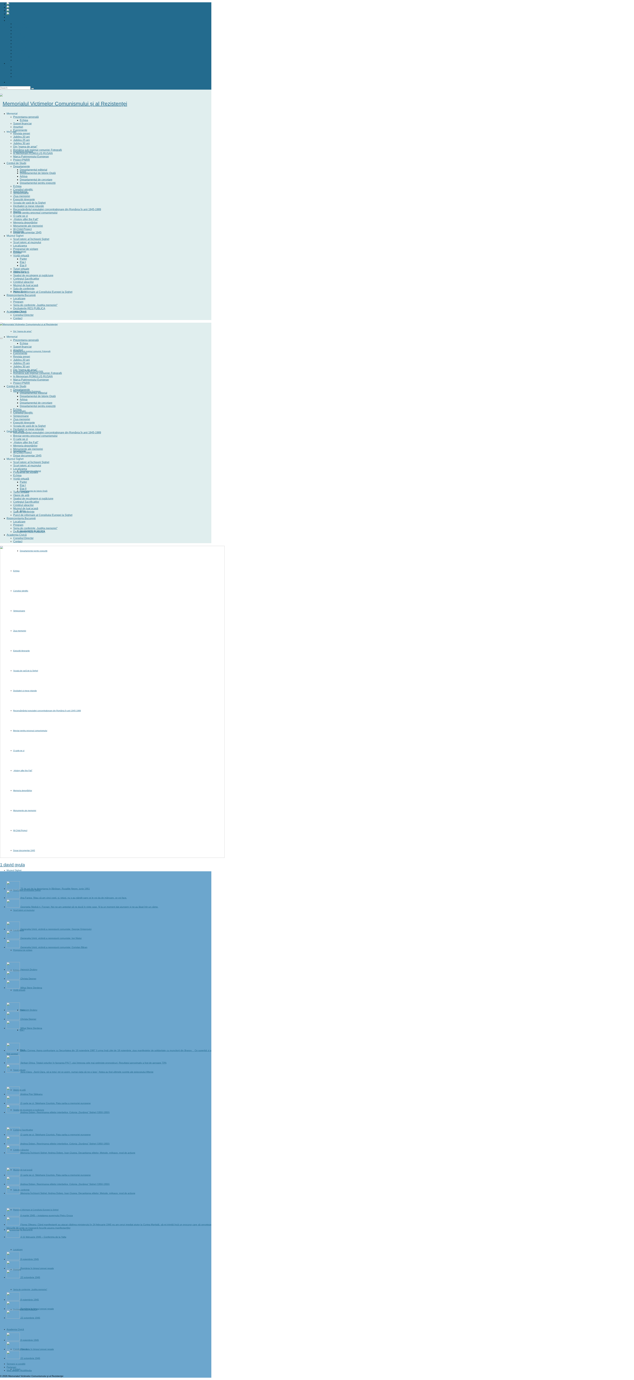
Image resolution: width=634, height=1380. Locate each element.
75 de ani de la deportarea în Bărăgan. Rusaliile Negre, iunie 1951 (55, 888)
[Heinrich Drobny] (13, 969)
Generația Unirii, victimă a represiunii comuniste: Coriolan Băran (53, 947)
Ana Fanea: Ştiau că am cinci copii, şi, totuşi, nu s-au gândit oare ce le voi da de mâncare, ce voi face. (73, 897)
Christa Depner (28, 978)
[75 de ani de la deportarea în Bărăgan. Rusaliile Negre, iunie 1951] (13, 888)
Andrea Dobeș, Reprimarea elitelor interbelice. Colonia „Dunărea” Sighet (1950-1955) (65, 1112)
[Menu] (1, 338)
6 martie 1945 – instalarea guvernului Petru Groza (46, 1215)
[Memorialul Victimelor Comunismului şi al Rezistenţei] (105, 104)
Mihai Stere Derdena (31, 987)
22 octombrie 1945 (30, 1277)
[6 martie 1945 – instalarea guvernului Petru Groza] (13, 1215)
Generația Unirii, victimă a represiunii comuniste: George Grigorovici (55, 929)
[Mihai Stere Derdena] (13, 987)
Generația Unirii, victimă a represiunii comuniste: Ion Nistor (51, 938)
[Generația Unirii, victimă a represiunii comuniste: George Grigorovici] (13, 929)
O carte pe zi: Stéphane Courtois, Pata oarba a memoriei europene (55, 1103)
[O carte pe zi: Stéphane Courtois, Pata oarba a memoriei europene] (13, 1103)
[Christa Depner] (13, 978)
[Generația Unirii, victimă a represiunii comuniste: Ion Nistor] (13, 938)
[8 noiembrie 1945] (13, 1259)
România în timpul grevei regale (37, 1268)
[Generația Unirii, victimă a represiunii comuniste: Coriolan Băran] (13, 947)
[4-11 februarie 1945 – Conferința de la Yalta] (13, 1237)
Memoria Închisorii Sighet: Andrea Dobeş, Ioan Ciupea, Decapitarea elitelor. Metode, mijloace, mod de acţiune (77, 1152)
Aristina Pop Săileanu (31, 1094)
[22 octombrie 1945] (13, 1277)
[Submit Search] (32, 88)
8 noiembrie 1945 (29, 1259)
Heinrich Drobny (28, 969)
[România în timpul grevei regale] (13, 1268)
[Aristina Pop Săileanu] (13, 1094)
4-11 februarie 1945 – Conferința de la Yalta (43, 1237)
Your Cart (17, 82)
